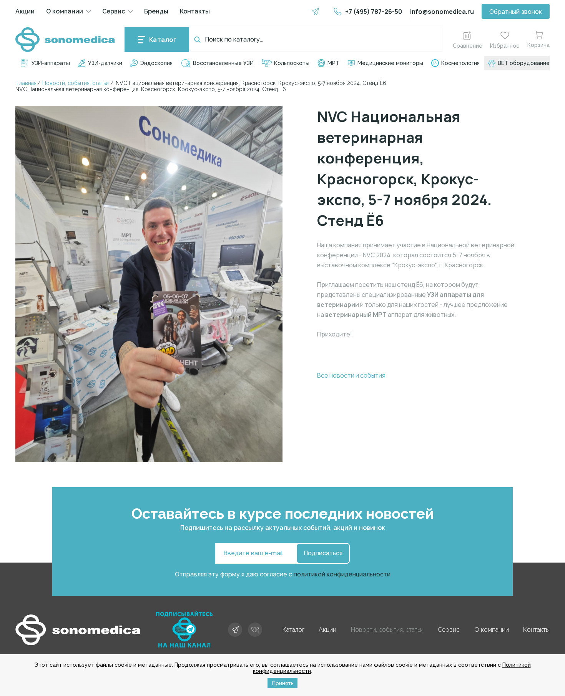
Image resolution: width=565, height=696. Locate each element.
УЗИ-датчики (105, 63)
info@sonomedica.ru (442, 11)
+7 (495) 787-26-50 (373, 11)
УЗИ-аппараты (51, 63)
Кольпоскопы (291, 63)
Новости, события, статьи (75, 83)
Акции (25, 11)
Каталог (163, 39)
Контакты (195, 11)
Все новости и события (351, 375)
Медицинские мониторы (390, 63)
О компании (64, 11)
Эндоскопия (156, 63)
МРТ (333, 63)
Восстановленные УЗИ (223, 63)
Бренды (156, 11)
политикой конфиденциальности (342, 574)
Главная (27, 83)
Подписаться (323, 553)
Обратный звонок (515, 11)
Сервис (113, 11)
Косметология (460, 63)
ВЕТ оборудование (524, 63)
